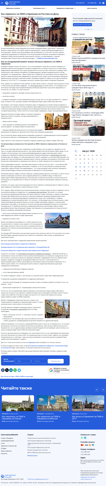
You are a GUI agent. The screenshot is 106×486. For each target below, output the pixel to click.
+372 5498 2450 (91, 3)
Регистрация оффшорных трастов (38, 447)
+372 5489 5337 (80, 3)
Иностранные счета (39, 8)
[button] (103, 390)
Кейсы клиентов (92, 8)
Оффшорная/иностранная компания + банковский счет (44, 444)
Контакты (4, 453)
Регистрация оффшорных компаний (39, 441)
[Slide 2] (88, 29)
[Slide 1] (85, 29)
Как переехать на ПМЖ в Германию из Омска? (13, 417)
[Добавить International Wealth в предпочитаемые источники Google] (59, 370)
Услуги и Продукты (7, 438)
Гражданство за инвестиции (64, 8)
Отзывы (3, 448)
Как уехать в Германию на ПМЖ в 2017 (87, 417)
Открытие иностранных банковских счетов (41, 438)
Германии (32, 342)
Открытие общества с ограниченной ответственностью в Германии (25, 250)
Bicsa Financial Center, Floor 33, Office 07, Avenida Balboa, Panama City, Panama (92, 461)
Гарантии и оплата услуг (9, 446)
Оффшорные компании (13, 8)
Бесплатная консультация (82, 26)
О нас (3, 443)
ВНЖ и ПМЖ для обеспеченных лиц (39, 452)
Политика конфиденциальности (37, 479)
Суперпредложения (7, 441)
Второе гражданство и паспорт (37, 450)
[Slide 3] (91, 29)
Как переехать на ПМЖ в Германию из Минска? (48, 417)
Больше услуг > (32, 455)
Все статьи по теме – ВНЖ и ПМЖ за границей (17, 376)
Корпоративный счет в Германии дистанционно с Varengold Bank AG (25, 247)
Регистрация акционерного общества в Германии (18, 244)
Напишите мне (55, 361)
